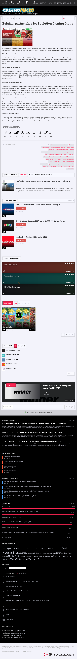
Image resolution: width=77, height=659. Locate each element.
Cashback (58, 549)
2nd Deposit (7, 549)
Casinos (22, 553)
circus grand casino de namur (58, 147)
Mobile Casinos (15, 556)
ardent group (59, 144)
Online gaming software (68, 161)
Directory (43, 3)
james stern (57, 152)
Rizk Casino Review (16, 635)
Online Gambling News (54, 161)
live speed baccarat (49, 156)
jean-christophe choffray (68, 152)
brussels (71, 144)
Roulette (46, 556)
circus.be (51, 149)
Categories (5, 568)
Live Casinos (61, 553)
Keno (54, 553)
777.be (52, 144)
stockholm (53, 166)
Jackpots (50, 553)
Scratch (51, 556)
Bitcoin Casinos (35, 549)
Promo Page (52, 3)
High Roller (43, 553)
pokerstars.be (44, 164)
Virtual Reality (24, 559)
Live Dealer (71, 154)
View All (70, 200)
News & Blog (61, 3)
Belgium (66, 144)
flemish (72, 149)
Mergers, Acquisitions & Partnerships (65, 156)
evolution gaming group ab (62, 149)
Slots (55, 556)
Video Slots (15, 559)
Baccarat (24, 549)
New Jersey (58, 159)
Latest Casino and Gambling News (53, 154)
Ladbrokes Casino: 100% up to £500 (31, 237)
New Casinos (26, 556)
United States (70, 168)
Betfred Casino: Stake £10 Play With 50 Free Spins (38, 205)
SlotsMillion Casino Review (18, 630)
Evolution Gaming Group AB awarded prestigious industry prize (43, 183)
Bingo (28, 549)
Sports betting (46, 166)
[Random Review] (19, 18)
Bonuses (52, 548)
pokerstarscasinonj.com (55, 164)
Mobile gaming (49, 159)
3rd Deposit (17, 549)
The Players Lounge (69, 166)
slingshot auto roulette (68, 164)
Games (36, 553)
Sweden (60, 166)
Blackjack (44, 549)
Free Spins (29, 553)
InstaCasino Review (16, 632)
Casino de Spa (45, 147)
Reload (40, 556)
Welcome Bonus (35, 559)
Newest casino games (68, 159)
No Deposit (34, 556)
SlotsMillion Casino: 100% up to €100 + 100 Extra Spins (40, 221)
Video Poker (6, 559)
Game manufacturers (47, 152)
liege (65, 154)
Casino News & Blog (10, 144)
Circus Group (70, 147)
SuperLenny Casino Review (18, 633)
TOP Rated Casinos (65, 556)
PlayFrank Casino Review (17, 637)
